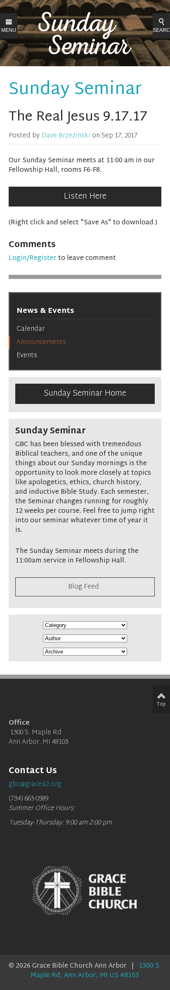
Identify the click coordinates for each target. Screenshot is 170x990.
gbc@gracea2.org (35, 785)
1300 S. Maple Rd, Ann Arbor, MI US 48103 (96, 971)
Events (27, 356)
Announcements (41, 342)
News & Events (45, 311)
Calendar (31, 329)
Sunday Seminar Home (85, 393)
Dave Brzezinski (65, 136)
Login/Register (33, 258)
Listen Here (85, 196)
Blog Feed (83, 587)
